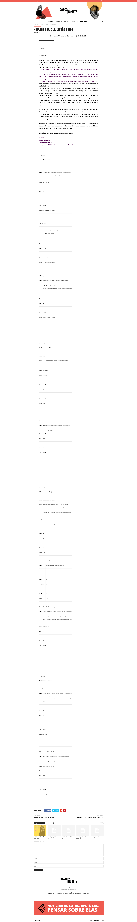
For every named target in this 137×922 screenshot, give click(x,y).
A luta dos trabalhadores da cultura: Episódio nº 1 (90, 817)
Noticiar (50, 21)
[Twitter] (104, 1)
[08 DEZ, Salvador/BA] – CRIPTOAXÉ (39, 837)
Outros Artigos (49, 823)
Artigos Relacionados (39, 823)
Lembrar (73, 21)
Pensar (66, 21)
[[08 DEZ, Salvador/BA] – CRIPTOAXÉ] (40, 830)
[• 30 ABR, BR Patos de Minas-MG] (82, 830)
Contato (54, 0)
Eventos (42, 24)
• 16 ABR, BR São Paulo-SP (97, 837)
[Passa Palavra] (68, 11)
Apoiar (58, 21)
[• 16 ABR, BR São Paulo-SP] (97, 830)
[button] (102, 21)
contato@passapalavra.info (68, 890)
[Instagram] (102, 1)
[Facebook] (99, 1)
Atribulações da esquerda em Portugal (44, 817)
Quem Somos (83, 21)
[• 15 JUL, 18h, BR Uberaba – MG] (54, 830)
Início (49, 0)
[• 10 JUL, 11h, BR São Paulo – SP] (68, 830)
